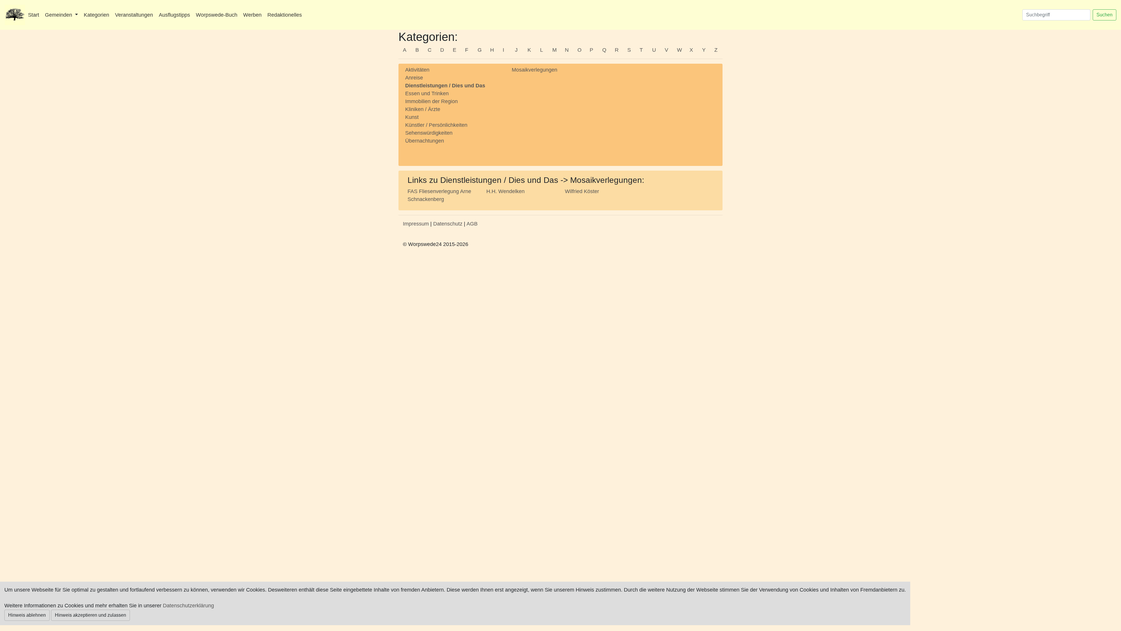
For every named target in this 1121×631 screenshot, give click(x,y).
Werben (252, 15)
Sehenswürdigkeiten (428, 133)
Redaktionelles (284, 15)
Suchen (1104, 14)
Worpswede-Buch (216, 15)
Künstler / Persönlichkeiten (436, 125)
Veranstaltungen (134, 15)
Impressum (416, 224)
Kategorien (96, 15)
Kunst (412, 117)
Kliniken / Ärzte (422, 109)
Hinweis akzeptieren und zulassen (90, 615)
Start (33, 15)
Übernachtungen (424, 141)
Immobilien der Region (431, 101)
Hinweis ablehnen (27, 615)
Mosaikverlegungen (534, 70)
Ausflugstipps (174, 15)
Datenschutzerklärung (188, 606)
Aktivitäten (417, 70)
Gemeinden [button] (59, 15)
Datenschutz (447, 224)
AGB (472, 224)
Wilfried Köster (582, 191)
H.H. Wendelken (505, 191)
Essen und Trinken (427, 93)
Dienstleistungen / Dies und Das (445, 86)
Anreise (414, 78)
